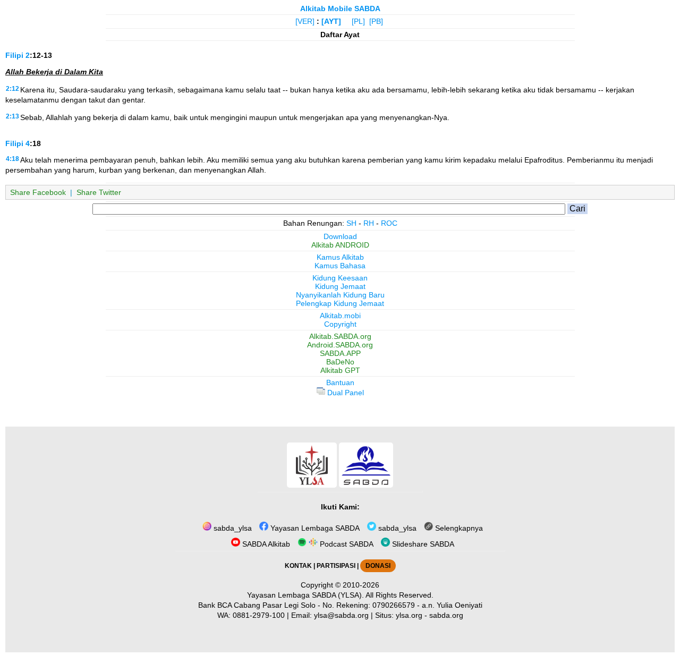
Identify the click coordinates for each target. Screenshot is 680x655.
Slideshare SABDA (422, 544)
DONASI (378, 565)
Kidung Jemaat (340, 286)
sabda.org (446, 615)
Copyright (340, 324)
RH (368, 223)
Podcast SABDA (345, 544)
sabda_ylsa (231, 528)
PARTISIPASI (336, 565)
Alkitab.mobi (340, 315)
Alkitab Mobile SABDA (340, 8)
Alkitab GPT (340, 370)
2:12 (12, 89)
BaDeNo (340, 362)
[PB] (376, 21)
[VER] (304, 21)
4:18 (12, 159)
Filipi (14, 55)
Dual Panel (344, 392)
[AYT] (331, 21)
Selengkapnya (458, 528)
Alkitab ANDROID (340, 245)
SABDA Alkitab (265, 544)
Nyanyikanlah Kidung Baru (340, 295)
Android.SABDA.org (340, 345)
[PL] (358, 21)
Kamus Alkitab (340, 257)
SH (351, 223)
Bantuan (340, 382)
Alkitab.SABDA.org (340, 336)
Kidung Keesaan (340, 278)
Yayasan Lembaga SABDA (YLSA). (305, 595)
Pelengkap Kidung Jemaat (340, 303)
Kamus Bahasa (340, 265)
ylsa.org (409, 615)
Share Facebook (38, 192)
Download (340, 236)
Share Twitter (98, 192)
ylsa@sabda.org (341, 615)
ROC (389, 223)
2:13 (12, 116)
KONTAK (298, 565)
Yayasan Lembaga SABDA (314, 528)
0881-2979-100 (259, 615)
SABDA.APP (340, 353)
